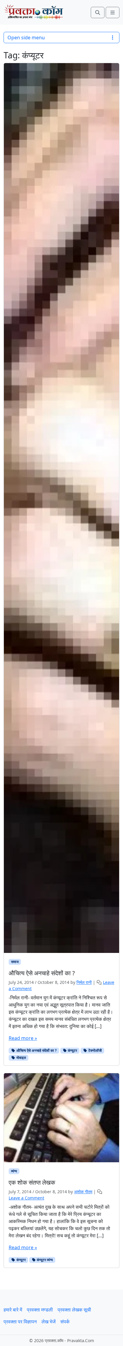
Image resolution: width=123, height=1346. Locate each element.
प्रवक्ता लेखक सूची (74, 1309)
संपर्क (65, 1321)
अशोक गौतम (83, 1191)
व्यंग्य (14, 1171)
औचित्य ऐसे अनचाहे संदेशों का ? (36, 1050)
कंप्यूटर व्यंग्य (44, 1259)
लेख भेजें (48, 1321)
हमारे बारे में (13, 1309)
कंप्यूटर (72, 1050)
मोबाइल (21, 1057)
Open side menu (26, 37)
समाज (15, 961)
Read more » (23, 1038)
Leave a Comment (26, 1198)
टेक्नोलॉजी (94, 1050)
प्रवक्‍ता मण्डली (40, 1309)
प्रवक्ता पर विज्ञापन (20, 1321)
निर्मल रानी (84, 982)
